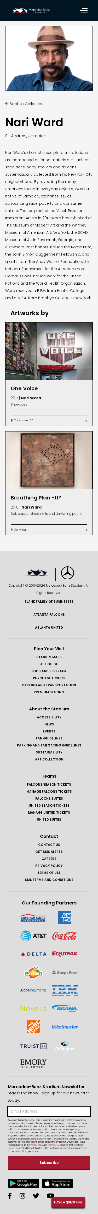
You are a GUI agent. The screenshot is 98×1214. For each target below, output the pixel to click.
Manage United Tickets (49, 812)
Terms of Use (49, 872)
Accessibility (49, 717)
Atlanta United (49, 627)
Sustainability (49, 752)
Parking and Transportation (49, 685)
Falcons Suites (49, 798)
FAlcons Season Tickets (49, 784)
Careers (49, 858)
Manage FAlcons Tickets (49, 791)
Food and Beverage (49, 671)
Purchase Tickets (49, 678)
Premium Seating (49, 692)
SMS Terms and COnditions (49, 879)
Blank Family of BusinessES (49, 601)
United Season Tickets (49, 805)
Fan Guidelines (49, 738)
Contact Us (49, 844)
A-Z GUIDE (49, 664)
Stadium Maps (49, 657)
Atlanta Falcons (49, 614)
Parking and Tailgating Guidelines (49, 745)
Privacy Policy (49, 865)
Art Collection (49, 759)
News (49, 724)
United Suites (49, 819)
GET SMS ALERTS (49, 851)
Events (49, 731)
